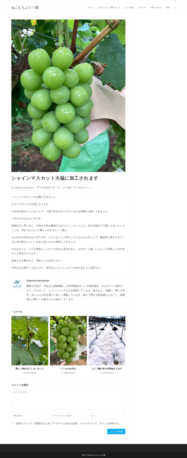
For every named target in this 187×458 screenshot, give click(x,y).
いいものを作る (68, 368)
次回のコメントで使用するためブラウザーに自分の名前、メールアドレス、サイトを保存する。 (69, 423)
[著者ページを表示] (16, 283)
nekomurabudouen (24, 187)
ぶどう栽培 (66, 187)
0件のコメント (84, 187)
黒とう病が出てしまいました (30, 368)
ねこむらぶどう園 (25, 7)
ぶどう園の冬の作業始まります (107, 368)
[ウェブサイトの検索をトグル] (175, 7)
